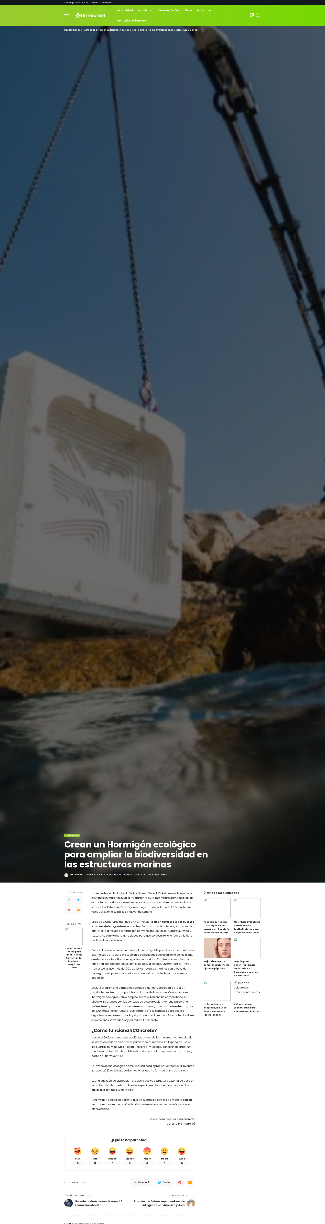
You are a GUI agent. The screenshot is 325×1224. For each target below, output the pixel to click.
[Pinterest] (69, 910)
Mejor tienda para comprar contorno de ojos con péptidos (216, 965)
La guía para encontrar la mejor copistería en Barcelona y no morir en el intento (246, 968)
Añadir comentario (157, 875)
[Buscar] (258, 15)
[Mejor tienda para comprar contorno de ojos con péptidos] (217, 948)
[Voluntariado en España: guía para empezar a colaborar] (247, 991)
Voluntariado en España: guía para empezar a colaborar (246, 1008)
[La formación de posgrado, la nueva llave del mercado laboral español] (217, 991)
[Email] (78, 910)
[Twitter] (78, 900)
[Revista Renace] (93, 15)
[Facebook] (69, 900)
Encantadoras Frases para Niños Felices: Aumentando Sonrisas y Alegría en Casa (73, 958)
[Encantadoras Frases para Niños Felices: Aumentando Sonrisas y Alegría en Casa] (74, 936)
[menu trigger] (69, 15)
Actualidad (72, 835)
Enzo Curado (77, 875)
